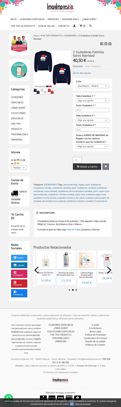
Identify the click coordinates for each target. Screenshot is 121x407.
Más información (83, 404)
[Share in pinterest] (110, 44)
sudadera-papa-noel (96, 194)
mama (30, 328)
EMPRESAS (53, 19)
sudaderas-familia (42, 188)
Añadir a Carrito (89, 166)
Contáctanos (95, 328)
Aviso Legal (95, 331)
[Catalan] (18, 163)
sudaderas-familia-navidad (61, 194)
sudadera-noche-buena (44, 198)
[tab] (45, 213)
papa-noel (80, 194)
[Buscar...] (90, 26)
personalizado (18, 339)
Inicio (13, 19)
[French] (15, 160)
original (61, 201)
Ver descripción (83, 73)
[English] (12, 160)
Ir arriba (95, 325)
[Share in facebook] (102, 44)
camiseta (20, 325)
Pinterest (17, 285)
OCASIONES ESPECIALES (32, 19)
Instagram (18, 275)
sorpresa (37, 342)
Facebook (18, 294)
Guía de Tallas (46, 26)
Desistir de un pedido (95, 341)
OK (71, 404)
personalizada (70, 184)
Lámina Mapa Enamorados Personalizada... (86, 275)
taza (26, 353)
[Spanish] (15, 163)
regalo (81, 184)
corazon (27, 325)
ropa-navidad (50, 191)
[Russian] (12, 163)
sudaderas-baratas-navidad (79, 201)
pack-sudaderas (93, 184)
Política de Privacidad (95, 334)
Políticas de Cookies (95, 344)
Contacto (63, 26)
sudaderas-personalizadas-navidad (75, 191)
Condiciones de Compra (95, 338)
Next (109, 270)
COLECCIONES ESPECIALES (18, 116)
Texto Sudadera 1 (86, 105)
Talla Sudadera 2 (85, 115)
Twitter (20, 258)
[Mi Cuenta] (74, 26)
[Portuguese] (24, 160)
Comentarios (101, 201)
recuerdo (29, 339)
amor (13, 325)
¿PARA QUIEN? (18, 108)
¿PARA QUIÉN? (89, 19)
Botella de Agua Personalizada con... (66, 273)
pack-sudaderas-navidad (83, 188)
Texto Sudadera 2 (86, 125)
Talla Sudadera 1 (85, 96)
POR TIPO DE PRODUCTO (23, 26)
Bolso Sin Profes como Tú (46, 273)
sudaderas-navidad (61, 188)
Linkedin (20, 265)
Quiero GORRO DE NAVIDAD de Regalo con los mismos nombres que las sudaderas (92, 138)
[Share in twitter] (106, 44)
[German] (18, 160)
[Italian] (21, 160)
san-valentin (28, 342)
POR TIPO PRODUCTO (16, 126)
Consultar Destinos (16, 201)
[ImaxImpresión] (60, 7)
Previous (36, 270)
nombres (37, 328)
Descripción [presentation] (46, 213)
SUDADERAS (50, 184)
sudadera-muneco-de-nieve (70, 198)
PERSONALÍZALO (70, 19)
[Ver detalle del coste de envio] (15, 194)
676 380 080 (63, 362)
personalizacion (49, 201)
